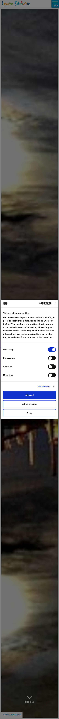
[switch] (52, 358)
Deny (29, 413)
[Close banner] (55, 303)
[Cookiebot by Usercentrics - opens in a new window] (39, 303)
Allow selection (29, 404)
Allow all (29, 395)
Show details (44, 386)
